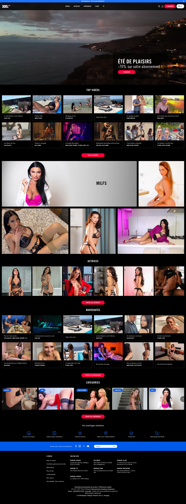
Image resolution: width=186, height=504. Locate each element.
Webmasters (50, 467)
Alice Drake (38, 145)
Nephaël (75, 145)
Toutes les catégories (93, 416)
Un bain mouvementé (163, 336)
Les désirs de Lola (9, 143)
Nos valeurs (50, 478)
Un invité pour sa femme (134, 336)
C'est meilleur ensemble (134, 143)
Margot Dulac (38, 118)
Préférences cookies (105, 487)
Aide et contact (51, 460)
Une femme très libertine (164, 364)
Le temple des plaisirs (72, 143)
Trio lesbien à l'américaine (165, 143)
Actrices (77, 6)
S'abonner (126, 72)
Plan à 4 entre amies (10, 336)
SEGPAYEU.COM (78, 491)
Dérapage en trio (70, 116)
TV (103, 6)
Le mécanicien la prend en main (45, 336)
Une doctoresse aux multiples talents (15, 363)
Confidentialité (50, 474)
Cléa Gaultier (69, 118)
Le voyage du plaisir (133, 116)
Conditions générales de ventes (56, 464)
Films (97, 6)
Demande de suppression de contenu (86, 487)
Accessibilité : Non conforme (55, 481)
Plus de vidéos (93, 155)
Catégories (87, 6)
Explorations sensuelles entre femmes (107, 143)
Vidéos (67, 6)
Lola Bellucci (8, 145)
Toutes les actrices (93, 303)
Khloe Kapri (160, 118)
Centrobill (88, 491)
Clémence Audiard (40, 365)
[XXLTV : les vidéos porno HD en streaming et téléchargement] (6, 6)
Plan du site (50, 471)
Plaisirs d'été (39, 116)
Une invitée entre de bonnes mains (168, 116)
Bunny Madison (131, 118)
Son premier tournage (102, 364)
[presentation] (183, 281)
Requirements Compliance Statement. (103, 489)
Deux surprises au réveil (134, 363)
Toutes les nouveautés (93, 375)
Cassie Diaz (7, 118)
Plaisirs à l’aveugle (40, 143)
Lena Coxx (98, 145)
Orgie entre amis (101, 117)
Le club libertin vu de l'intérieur (13, 116)
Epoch (70, 491)
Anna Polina (68, 145)
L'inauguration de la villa (72, 363)
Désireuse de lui (40, 363)
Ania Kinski (7, 365)
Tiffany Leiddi (82, 145)
